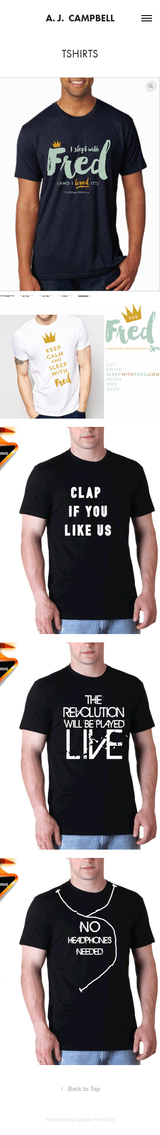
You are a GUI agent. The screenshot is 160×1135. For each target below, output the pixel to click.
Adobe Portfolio (95, 1119)
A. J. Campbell (80, 18)
